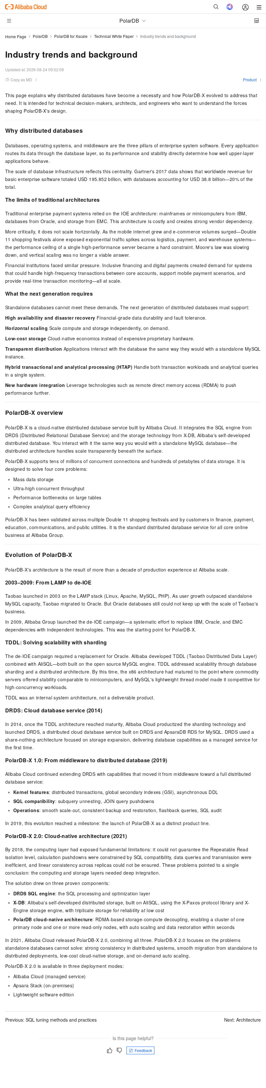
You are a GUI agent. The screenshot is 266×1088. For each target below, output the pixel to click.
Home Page (15, 36)
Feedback (143, 1050)
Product (250, 79)
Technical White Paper (114, 36)
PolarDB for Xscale (71, 36)
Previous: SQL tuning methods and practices (51, 1019)
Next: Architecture (242, 1019)
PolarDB (40, 36)
